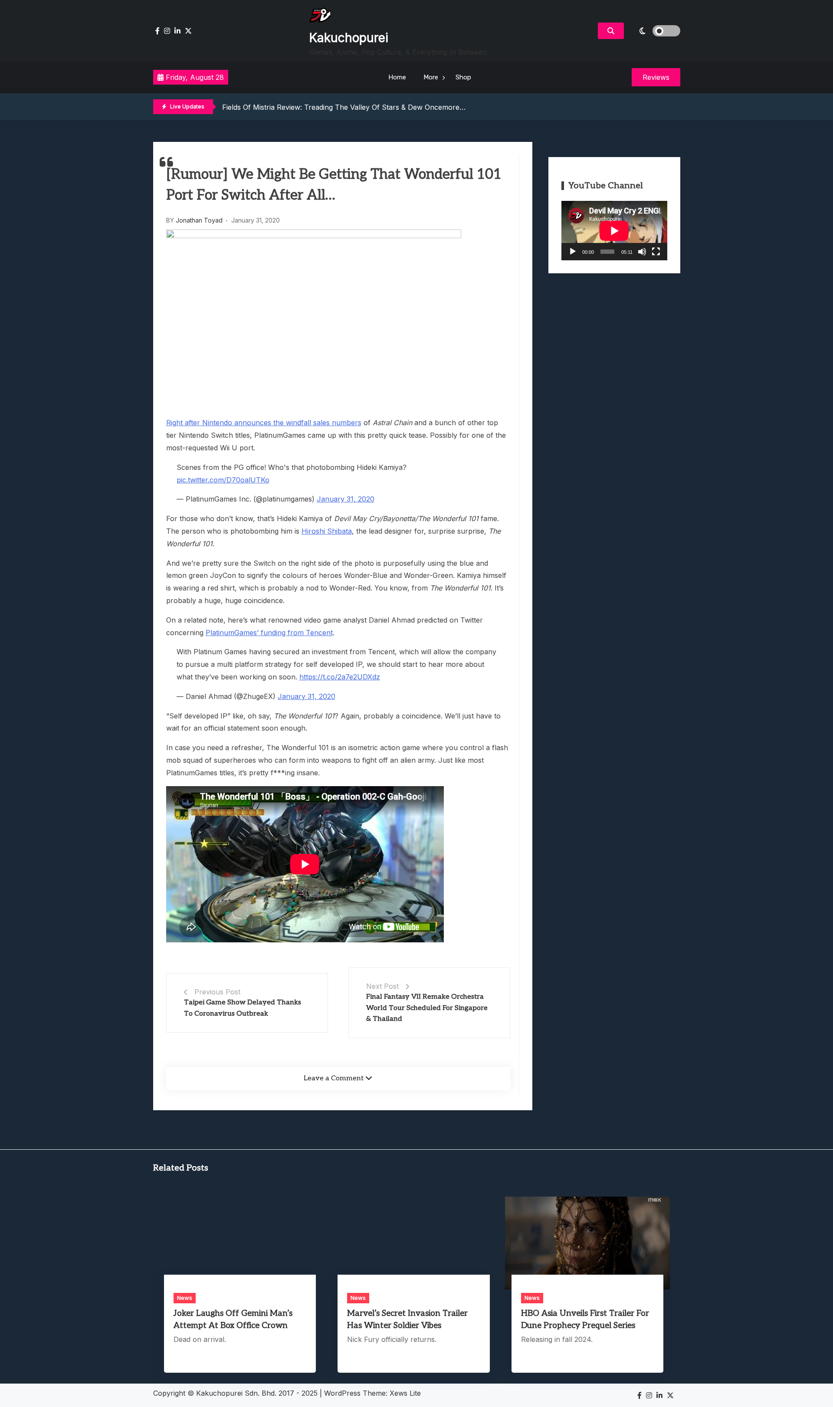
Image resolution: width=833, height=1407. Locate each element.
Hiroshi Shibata (327, 531)
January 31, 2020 (345, 499)
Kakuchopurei (348, 37)
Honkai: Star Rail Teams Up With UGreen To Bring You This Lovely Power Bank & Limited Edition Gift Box (396, 106)
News (184, 1297)
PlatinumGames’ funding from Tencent (269, 632)
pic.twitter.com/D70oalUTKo (223, 480)
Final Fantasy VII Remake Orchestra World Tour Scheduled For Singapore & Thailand (427, 1008)
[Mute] (642, 251)
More (430, 77)
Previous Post (217, 991)
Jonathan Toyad (199, 220)
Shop (463, 77)
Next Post (382, 986)
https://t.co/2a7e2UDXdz (339, 676)
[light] (654, 31)
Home (397, 77)
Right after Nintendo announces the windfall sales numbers (263, 422)
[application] (614, 230)
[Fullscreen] (656, 251)
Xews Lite (405, 1393)
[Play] (572, 251)
